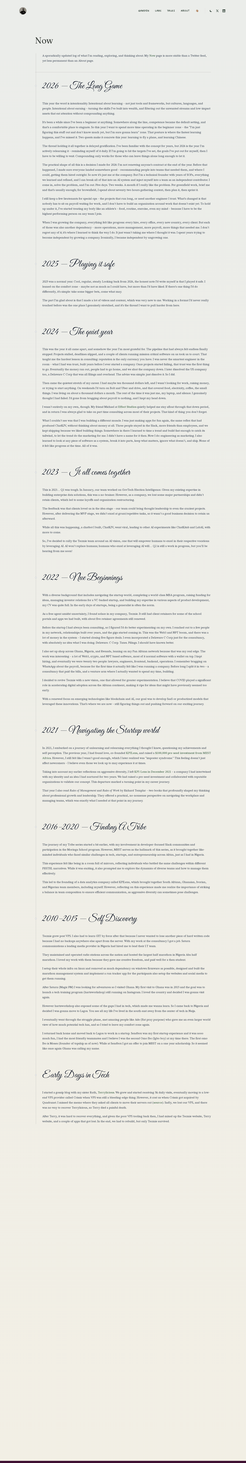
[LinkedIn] (224, 11)
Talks (171, 10)
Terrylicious (106, 1092)
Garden (143, 10)
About (185, 10)
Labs (158, 10)
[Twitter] (217, 11)
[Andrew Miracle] (22, 10)
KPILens (131, 753)
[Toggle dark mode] (211, 11)
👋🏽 (197, 10)
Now (152, 55)
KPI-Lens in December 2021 (152, 772)
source (157, 1102)
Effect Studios (127, 407)
